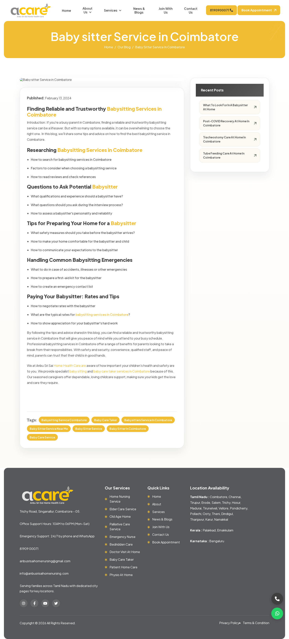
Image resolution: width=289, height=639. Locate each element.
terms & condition (256, 623)
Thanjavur (197, 519)
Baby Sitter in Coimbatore (128, 428)
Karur (209, 519)
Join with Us (166, 10)
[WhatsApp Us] (277, 613)
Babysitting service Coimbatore (64, 420)
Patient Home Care (123, 567)
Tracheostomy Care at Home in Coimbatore (224, 139)
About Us (87, 10)
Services (110, 10)
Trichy (226, 502)
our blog (124, 47)
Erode (205, 502)
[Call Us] (277, 599)
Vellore (223, 508)
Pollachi (195, 514)
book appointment (256, 10)
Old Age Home (120, 516)
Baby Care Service (42, 437)
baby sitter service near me (49, 428)
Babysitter (123, 223)
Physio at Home (121, 575)
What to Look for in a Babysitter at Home (225, 107)
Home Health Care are (70, 365)
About (156, 504)
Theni (216, 514)
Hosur (236, 502)
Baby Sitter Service (88, 428)
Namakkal (221, 519)
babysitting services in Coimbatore (101, 314)
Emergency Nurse (122, 537)
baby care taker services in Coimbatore (121, 371)
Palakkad (209, 530)
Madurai (196, 508)
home (108, 47)
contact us (160, 534)
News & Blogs (139, 10)
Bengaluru (216, 541)
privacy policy (229, 623)
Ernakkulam (225, 530)
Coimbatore (218, 497)
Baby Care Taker (105, 420)
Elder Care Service (123, 509)
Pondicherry (238, 508)
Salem (216, 502)
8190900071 (220, 10)
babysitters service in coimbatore (148, 420)
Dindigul (227, 514)
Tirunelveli (210, 508)
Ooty (206, 514)
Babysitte (104, 186)
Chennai (235, 497)
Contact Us (190, 10)
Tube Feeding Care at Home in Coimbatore (223, 155)
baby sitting (78, 371)
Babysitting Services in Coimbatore (99, 150)
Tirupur (195, 502)
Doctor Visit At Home (125, 552)
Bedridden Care (121, 544)
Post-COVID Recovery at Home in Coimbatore (226, 123)
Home (66, 10)
